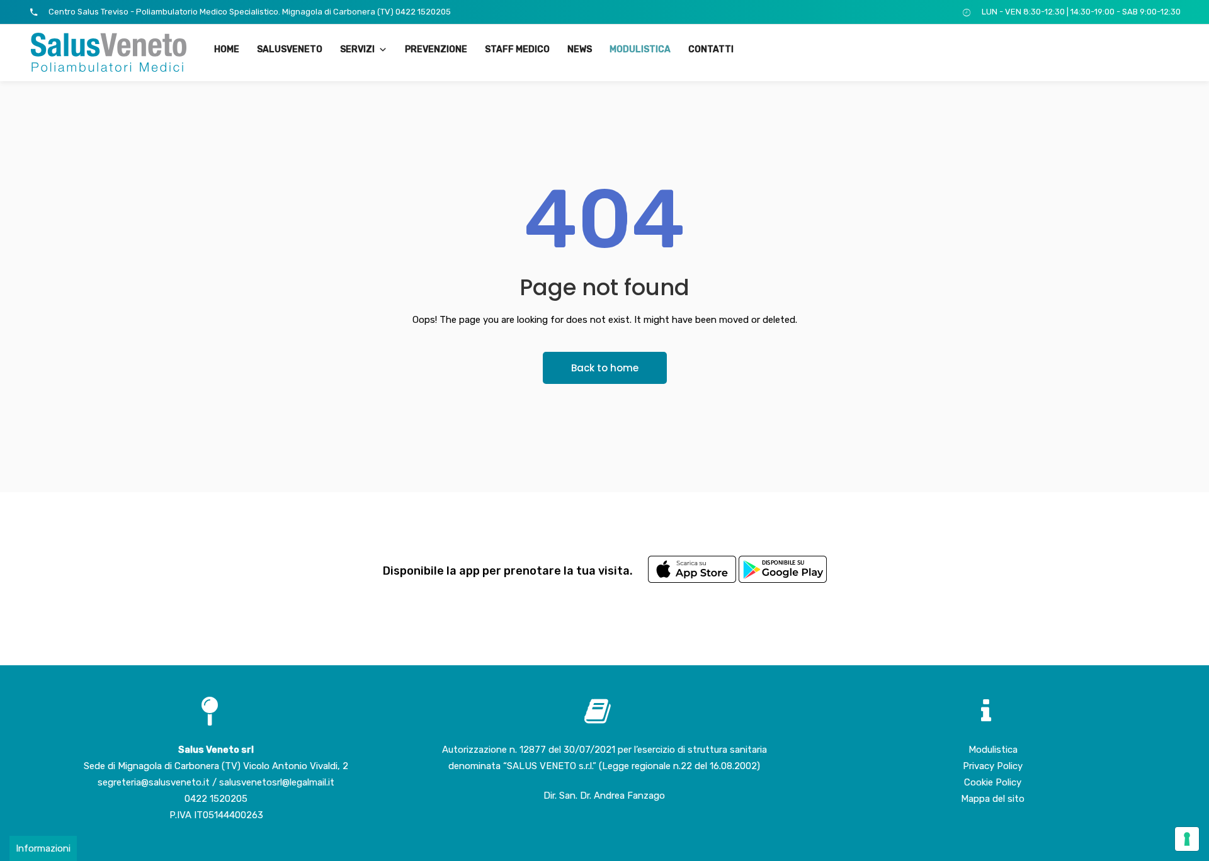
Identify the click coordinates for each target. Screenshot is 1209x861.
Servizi (357, 49)
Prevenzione (436, 49)
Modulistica (640, 49)
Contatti (711, 49)
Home (226, 49)
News (579, 49)
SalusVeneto (289, 49)
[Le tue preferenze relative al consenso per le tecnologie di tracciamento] (1187, 839)
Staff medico (517, 49)
